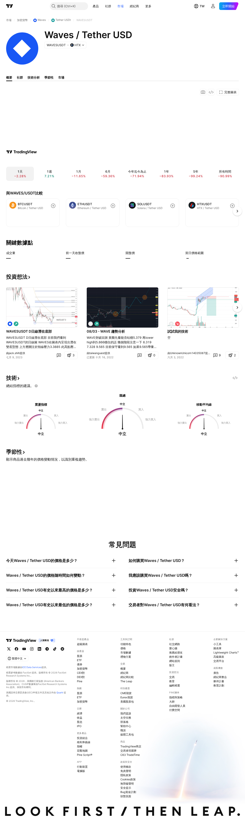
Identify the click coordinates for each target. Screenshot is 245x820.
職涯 (123, 730)
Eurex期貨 (126, 697)
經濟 (79, 713)
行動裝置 (82, 766)
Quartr (59, 692)
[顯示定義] (18, 253)
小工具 (217, 644)
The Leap (126, 681)
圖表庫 (217, 648)
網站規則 (174, 661)
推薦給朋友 (176, 652)
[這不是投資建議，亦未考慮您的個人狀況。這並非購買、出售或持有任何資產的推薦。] (36, 386)
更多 (148, 6)
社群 (108, 6)
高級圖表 (218, 656)
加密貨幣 (82, 668)
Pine (79, 681)
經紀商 (134, 6)
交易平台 (218, 661)
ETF (79, 660)
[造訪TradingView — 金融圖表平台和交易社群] (21, 152)
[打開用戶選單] (213, 6)
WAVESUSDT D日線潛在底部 (29, 331)
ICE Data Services (32, 667)
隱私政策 (125, 775)
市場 (120, 6)
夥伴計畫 (218, 681)
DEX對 (81, 677)
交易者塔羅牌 (128, 750)
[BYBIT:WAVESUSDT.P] (10, 323)
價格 (123, 648)
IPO (79, 726)
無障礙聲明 (127, 783)
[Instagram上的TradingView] (31, 649)
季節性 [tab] (49, 77)
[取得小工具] (211, 92)
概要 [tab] (9, 77)
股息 (79, 721)
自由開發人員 (177, 705)
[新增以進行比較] (53, 206)
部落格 (124, 721)
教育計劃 (218, 685)
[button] (102, 6)
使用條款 (125, 766)
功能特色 (125, 644)
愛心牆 (173, 648)
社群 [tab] (20, 77)
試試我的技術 (177, 331)
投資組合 (82, 738)
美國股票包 (127, 701)
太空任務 (125, 717)
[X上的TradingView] (8, 649)
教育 (172, 681)
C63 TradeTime (130, 754)
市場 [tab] (61, 77)
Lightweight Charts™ (226, 652)
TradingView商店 (130, 746)
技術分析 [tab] (34, 77)
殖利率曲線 (83, 742)
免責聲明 (125, 770)
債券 (79, 664)
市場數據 (125, 652)
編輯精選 (174, 685)
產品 (96, 6)
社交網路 (174, 644)
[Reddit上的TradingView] (62, 649)
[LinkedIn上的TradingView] (39, 649)
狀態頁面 (125, 796)
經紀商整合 (220, 677)
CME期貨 (125, 693)
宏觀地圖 (82, 750)
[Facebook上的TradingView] (16, 649)
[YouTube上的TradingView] (24, 649)
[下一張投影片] (237, 307)
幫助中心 (125, 726)
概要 (123, 668)
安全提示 (125, 787)
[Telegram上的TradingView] (47, 649)
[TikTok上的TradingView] (54, 649)
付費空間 (174, 710)
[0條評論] (59, 355)
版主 (172, 665)
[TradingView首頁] (9, 6)
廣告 (216, 672)
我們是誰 (125, 713)
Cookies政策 (128, 779)
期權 (79, 746)
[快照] (203, 92)
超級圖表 (82, 644)
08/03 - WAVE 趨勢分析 (106, 331)
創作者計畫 (176, 656)
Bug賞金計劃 (128, 792)
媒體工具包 (127, 734)
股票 (79, 656)
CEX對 (81, 672)
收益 (79, 717)
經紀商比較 (127, 677)
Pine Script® (84, 754)
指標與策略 (176, 697)
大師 (172, 701)
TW (202, 6)
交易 (172, 677)
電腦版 (81, 770)
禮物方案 (125, 656)
